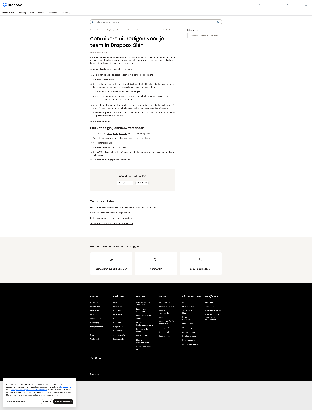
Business (117, 310)
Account (41, 13)
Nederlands (94, 374)
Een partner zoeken (190, 344)
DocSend (117, 323)
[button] (92, 22)
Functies (93, 314)
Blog (184, 302)
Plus (115, 302)
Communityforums (190, 328)
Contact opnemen (166, 306)
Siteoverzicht (164, 332)
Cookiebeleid (164, 317)
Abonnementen (119, 335)
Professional (118, 306)
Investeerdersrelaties (213, 310)
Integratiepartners (189, 340)
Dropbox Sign (119, 327)
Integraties (94, 310)
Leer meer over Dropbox (269, 5)
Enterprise (117, 314)
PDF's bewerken (143, 336)
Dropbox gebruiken (26, 13)
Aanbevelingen (188, 332)
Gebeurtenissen (188, 306)
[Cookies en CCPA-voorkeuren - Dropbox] (39, 392)
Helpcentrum (234, 5)
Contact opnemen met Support (297, 5)
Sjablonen (94, 335)
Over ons (209, 302)
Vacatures (209, 306)
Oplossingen (95, 319)
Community (249, 5)
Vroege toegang (96, 327)
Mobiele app (95, 306)
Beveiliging (94, 323)
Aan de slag (66, 13)
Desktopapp (95, 302)
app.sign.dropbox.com (117, 75)
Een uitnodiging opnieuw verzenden (204, 35)
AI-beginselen (165, 328)
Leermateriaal (165, 336)
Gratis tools (95, 339)
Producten (53, 13)
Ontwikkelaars (188, 324)
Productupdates (119, 339)
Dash (115, 319)
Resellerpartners (189, 336)
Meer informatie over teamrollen (118, 63)
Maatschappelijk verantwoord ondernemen (212, 317)
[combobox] (156, 22)
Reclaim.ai (117, 331)
